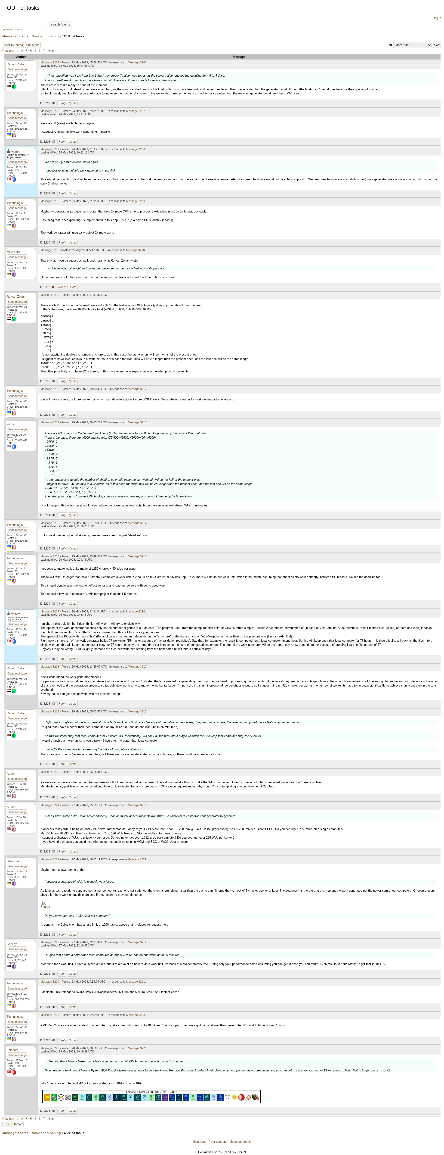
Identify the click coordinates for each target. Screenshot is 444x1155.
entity (10, 424)
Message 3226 (49, 1048)
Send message (17, 69)
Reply (62, 103)
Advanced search (12, 29)
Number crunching (46, 36)
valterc (15, 151)
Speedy (12, 944)
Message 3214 (49, 422)
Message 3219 (49, 711)
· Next (50, 51)
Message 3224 (49, 981)
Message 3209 (49, 149)
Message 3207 (49, 62)
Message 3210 (49, 201)
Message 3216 (49, 556)
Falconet (12, 1050)
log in (437, 18)
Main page (199, 1141)
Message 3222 (49, 859)
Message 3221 (49, 805)
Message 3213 (49, 389)
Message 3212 (49, 295)
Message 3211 (49, 250)
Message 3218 (49, 666)
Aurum (11, 773)
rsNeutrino (13, 252)
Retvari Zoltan (16, 64)
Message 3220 (49, 772)
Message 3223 (49, 942)
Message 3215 (49, 523)
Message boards (15, 36)
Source (45, 906)
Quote (73, 103)
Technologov (15, 113)
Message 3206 (137, 62)
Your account (218, 1141)
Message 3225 (49, 1015)
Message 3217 (49, 611)
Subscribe (33, 45)
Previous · (9, 51)
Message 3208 (49, 111)
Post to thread (13, 45)
